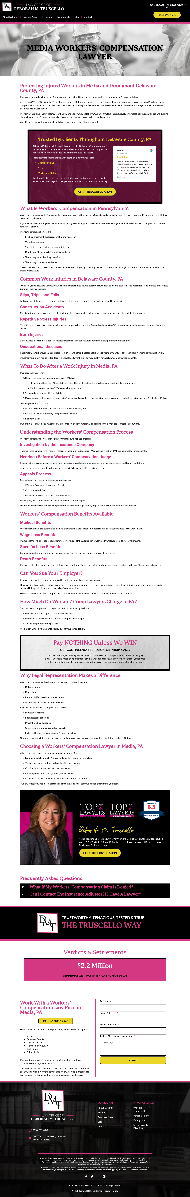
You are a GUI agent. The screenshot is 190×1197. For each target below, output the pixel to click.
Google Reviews (46, 162)
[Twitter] (92, 1176)
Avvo (40, 167)
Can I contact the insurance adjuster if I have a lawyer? (85, 894)
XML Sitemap (79, 1190)
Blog (77, 16)
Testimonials (63, 16)
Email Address (108, 1013)
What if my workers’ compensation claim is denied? (81, 887)
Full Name (106, 1001)
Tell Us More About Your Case (117, 1036)
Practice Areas (30, 16)
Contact (88, 16)
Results (48, 16)
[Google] (104, 1176)
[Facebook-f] (86, 1176)
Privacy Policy (111, 1190)
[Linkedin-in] (98, 1176)
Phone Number (108, 1025)
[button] (95, 887)
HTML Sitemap (94, 1190)
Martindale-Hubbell (48, 172)
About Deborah (10, 16)
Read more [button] (120, 177)
